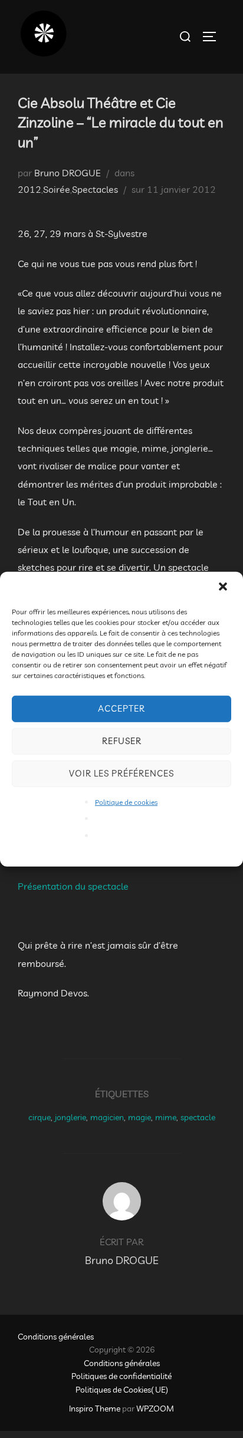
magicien (107, 1117)
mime (165, 1117)
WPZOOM (155, 1408)
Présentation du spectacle (73, 886)
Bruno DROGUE (67, 173)
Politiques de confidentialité (121, 1376)
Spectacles (95, 189)
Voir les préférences (121, 773)
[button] (224, 587)
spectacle (197, 1117)
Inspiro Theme (94, 1408)
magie (139, 1117)
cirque (39, 1117)
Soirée (56, 189)
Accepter (121, 708)
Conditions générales (56, 1336)
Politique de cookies (126, 801)
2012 (29, 189)
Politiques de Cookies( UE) (121, 1389)
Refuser (122, 740)
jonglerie (70, 1117)
